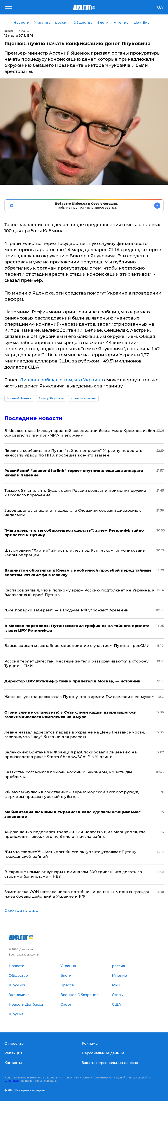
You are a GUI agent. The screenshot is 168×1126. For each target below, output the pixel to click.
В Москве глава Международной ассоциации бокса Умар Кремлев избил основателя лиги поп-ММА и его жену (79, 432)
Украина (24, 31)
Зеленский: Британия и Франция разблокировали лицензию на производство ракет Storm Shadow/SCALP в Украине (70, 754)
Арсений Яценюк (19, 398)
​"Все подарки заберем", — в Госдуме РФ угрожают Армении (66, 610)
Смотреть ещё (21, 910)
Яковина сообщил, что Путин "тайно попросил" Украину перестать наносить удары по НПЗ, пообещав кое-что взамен (73, 452)
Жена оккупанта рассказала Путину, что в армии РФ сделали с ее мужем (79, 696)
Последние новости (33, 418)
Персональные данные (103, 1053)
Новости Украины (83, 398)
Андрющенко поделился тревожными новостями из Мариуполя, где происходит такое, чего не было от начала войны (75, 834)
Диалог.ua (12, 1080)
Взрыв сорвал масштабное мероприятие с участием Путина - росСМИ (77, 645)
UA (160, 7)
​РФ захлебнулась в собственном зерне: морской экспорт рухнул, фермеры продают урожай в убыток (71, 794)
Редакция (13, 1053)
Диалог (8, 31)
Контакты (13, 1063)
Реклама (90, 1043)
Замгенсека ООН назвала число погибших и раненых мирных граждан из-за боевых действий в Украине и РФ (77, 894)
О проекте (14, 1043)
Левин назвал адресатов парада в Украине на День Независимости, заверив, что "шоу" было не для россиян (74, 734)
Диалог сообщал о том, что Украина (61, 379)
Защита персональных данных (110, 1063)
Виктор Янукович (51, 398)
